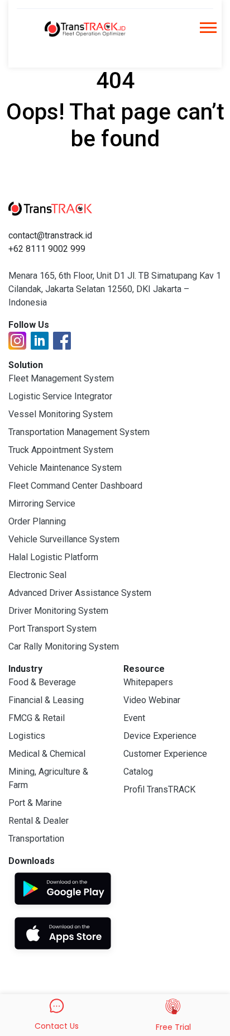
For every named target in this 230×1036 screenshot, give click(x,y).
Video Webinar (151, 700)
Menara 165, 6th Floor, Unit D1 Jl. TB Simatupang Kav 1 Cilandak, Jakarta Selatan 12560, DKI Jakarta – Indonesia (114, 289)
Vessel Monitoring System (60, 414)
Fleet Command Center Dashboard (75, 485)
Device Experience (160, 736)
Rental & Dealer (38, 820)
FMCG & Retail (36, 718)
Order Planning (37, 521)
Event (134, 718)
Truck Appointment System (60, 450)
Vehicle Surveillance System (63, 539)
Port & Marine (35, 803)
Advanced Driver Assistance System (79, 593)
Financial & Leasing (46, 700)
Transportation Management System (79, 432)
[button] (207, 31)
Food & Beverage (42, 682)
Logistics (26, 736)
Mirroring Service (41, 503)
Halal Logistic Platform (53, 557)
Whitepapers (148, 682)
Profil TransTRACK (159, 789)
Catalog (138, 771)
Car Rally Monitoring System (63, 646)
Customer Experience (165, 753)
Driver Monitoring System (58, 610)
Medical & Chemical (46, 753)
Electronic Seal (37, 575)
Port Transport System (52, 628)
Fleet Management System (61, 378)
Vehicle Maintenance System (65, 467)
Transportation (36, 838)
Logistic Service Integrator (60, 396)
